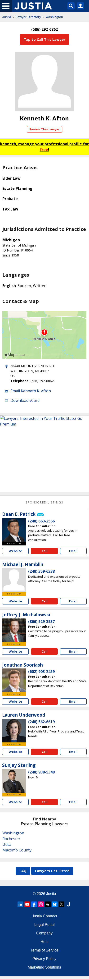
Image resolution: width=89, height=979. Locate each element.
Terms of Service (44, 950)
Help (44, 942)
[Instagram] (41, 904)
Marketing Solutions (44, 967)
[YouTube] (27, 904)
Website (15, 551)
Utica (6, 844)
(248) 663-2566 (41, 521)
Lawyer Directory (28, 17)
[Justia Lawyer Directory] (68, 904)
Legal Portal (44, 925)
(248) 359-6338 (41, 571)
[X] (61, 904)
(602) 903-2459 (41, 671)
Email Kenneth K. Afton (30, 390)
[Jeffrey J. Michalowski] (14, 630)
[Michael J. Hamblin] (14, 580)
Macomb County (16, 850)
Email (73, 551)
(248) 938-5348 (41, 772)
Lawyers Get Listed (52, 870)
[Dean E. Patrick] (14, 530)
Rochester (11, 838)
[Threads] (48, 904)
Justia (6, 17)
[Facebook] (34, 904)
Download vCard (25, 400)
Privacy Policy (44, 959)
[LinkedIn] (20, 904)
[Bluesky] (55, 904)
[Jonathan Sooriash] (14, 680)
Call (44, 551)
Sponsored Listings (44, 502)
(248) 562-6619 (41, 721)
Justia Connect (44, 916)
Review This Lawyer (44, 129)
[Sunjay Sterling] (14, 781)
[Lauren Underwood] (14, 730)
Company (44, 933)
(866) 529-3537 (41, 621)
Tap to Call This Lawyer (44, 39)
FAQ (23, 870)
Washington (54, 17)
